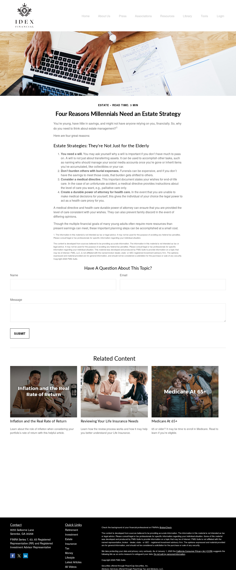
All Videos (71, 567)
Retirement (71, 530)
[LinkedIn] (25, 555)
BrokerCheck (166, 527)
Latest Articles (73, 562)
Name (14, 275)
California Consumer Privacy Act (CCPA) (194, 551)
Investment (71, 534)
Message (16, 299)
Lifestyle (70, 557)
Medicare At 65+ (164, 421)
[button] (85, 15)
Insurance (71, 543)
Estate (68, 539)
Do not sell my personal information (169, 553)
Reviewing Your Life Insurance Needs (109, 421)
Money (69, 553)
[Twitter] (19, 555)
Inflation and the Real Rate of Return (38, 421)
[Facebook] (12, 555)
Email (123, 275)
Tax (67, 548)
